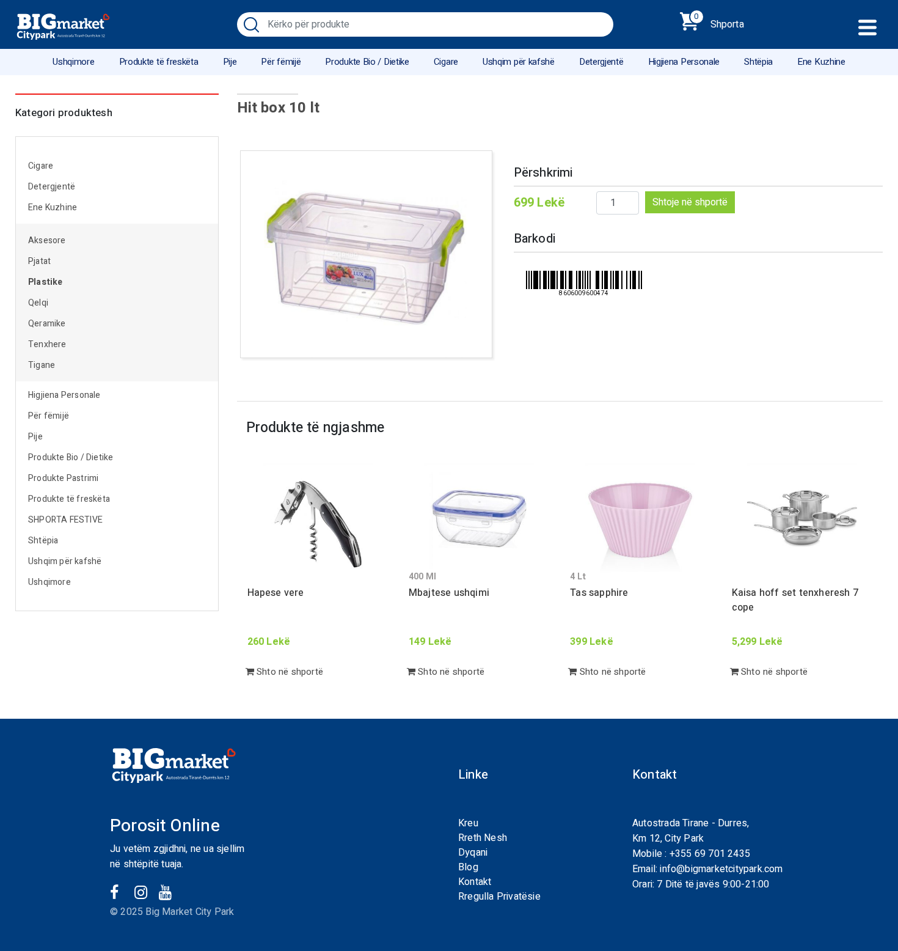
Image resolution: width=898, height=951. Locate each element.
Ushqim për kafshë (519, 61)
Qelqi (38, 302)
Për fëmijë (281, 61)
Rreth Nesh (482, 838)
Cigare (446, 61)
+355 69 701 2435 (710, 853)
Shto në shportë (288, 671)
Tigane (41, 365)
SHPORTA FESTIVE (65, 519)
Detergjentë (601, 61)
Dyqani (472, 852)
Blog (468, 867)
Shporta (719, 22)
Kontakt (474, 882)
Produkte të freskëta (159, 61)
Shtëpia (758, 61)
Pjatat (39, 261)
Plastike (45, 282)
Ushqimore (73, 61)
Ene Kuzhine (821, 61)
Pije (230, 61)
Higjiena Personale (684, 61)
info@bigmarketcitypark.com (721, 869)
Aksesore (47, 240)
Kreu (468, 823)
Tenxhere (47, 344)
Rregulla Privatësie (499, 896)
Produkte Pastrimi (63, 478)
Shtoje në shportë (690, 202)
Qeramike (47, 323)
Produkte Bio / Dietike (367, 61)
